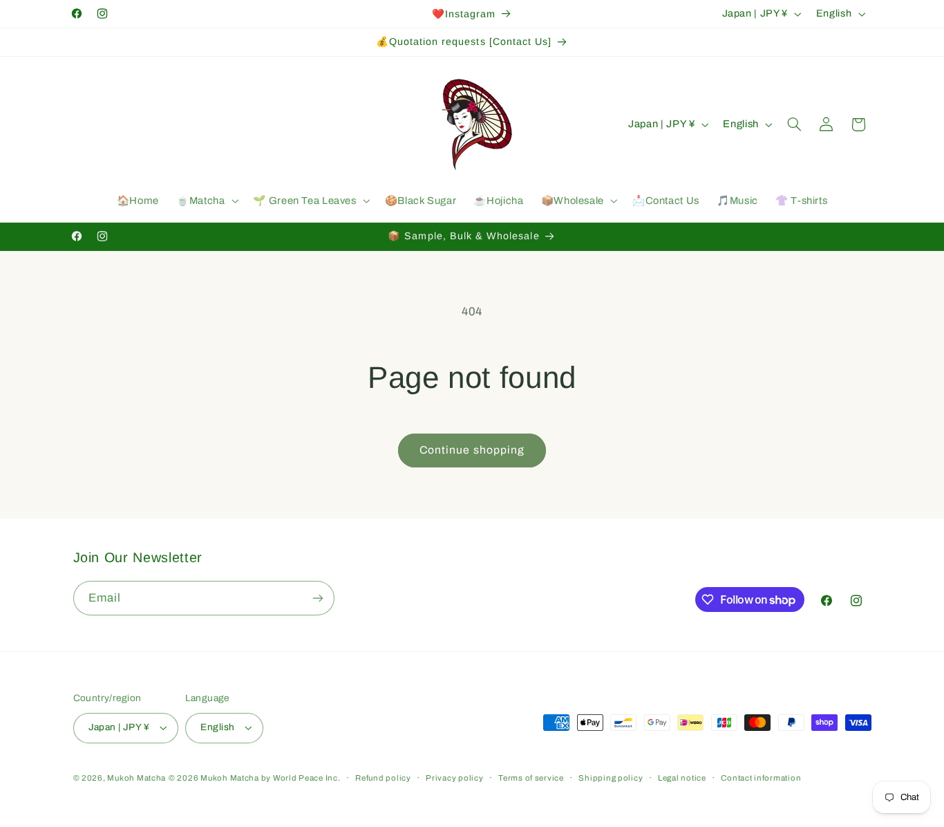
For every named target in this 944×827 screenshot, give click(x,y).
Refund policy (383, 778)
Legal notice (682, 778)
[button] (205, 201)
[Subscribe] (317, 598)
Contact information (761, 778)
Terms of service (531, 778)
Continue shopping (472, 450)
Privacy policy (454, 778)
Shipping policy (610, 778)
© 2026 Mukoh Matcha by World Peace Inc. (255, 778)
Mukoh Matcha (136, 778)
